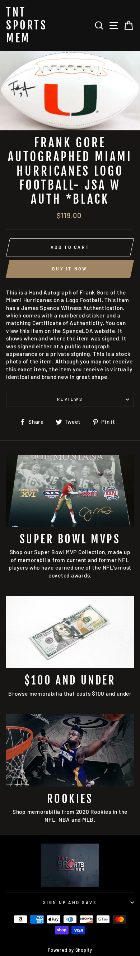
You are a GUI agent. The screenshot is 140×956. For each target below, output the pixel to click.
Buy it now (69, 268)
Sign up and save (70, 902)
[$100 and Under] (70, 632)
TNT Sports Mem (26, 25)
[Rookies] (70, 750)
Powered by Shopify (70, 950)
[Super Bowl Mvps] (70, 491)
